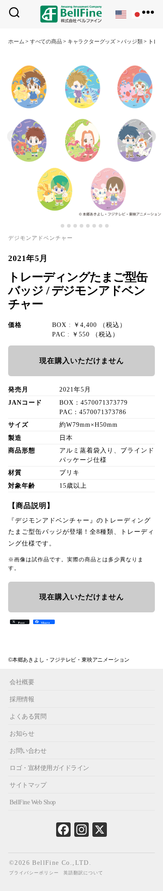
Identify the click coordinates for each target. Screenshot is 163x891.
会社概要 (22, 682)
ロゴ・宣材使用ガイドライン (49, 768)
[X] (100, 832)
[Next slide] (149, 136)
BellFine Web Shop (33, 802)
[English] (121, 13)
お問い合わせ (28, 750)
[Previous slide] (13, 136)
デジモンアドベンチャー (40, 238)
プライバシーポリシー (34, 872)
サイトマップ (28, 785)
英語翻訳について (83, 872)
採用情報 (22, 699)
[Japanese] (138, 13)
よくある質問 (28, 716)
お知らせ (22, 733)
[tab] (55, 226)
